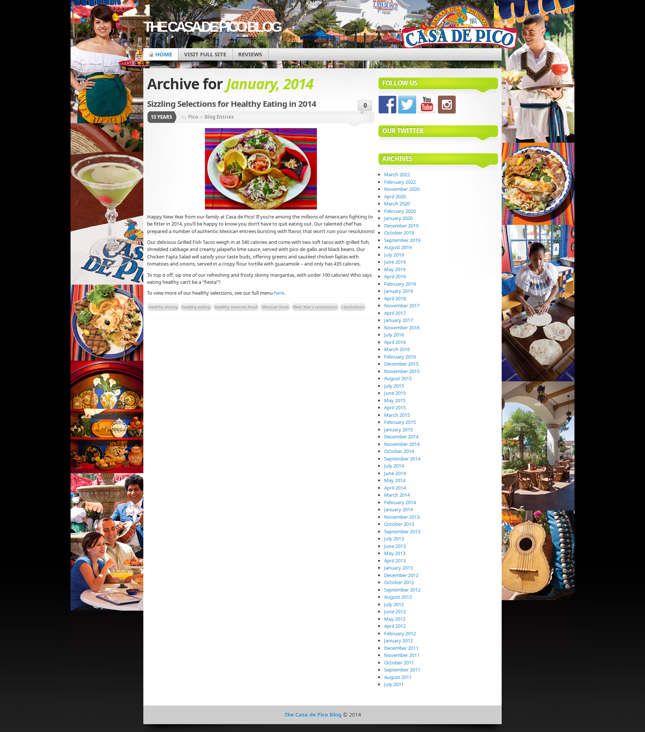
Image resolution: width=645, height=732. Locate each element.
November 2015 (402, 371)
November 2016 (402, 327)
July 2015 (394, 385)
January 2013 (398, 567)
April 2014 (395, 487)
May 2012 (394, 618)
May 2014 (394, 480)
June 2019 (395, 261)
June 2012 (395, 611)
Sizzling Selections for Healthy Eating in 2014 (231, 103)
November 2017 (402, 305)
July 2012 (394, 604)
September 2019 (402, 240)
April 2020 (395, 196)
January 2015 (398, 429)
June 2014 (395, 473)
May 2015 (394, 400)
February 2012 (400, 633)
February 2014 (400, 502)
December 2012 (401, 575)
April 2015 (395, 407)
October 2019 (399, 232)
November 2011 (402, 655)
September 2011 (402, 669)
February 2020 (400, 211)
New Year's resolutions (315, 307)
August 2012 (398, 596)
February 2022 (400, 182)
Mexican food (275, 307)
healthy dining (163, 307)
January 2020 (398, 218)
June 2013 (395, 546)
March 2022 (397, 174)
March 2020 (397, 203)
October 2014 (399, 451)
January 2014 (398, 509)
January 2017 (398, 320)
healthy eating (196, 307)
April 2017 (395, 313)
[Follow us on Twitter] (407, 105)
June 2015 (395, 393)
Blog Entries (219, 117)
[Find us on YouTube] (427, 105)
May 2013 (394, 553)
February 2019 (400, 283)
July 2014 (394, 465)
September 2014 (402, 458)
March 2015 (397, 415)
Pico (193, 117)
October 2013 (399, 524)
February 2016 (400, 356)
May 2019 (394, 269)
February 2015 (400, 422)
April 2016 (395, 342)
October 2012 (399, 582)
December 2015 (401, 363)
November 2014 (402, 444)
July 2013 (394, 538)
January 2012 (398, 640)
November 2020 (402, 189)
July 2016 (394, 334)
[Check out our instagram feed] (447, 105)
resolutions (353, 307)
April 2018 (395, 298)
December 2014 (401, 436)
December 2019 (401, 225)
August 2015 (398, 378)
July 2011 (394, 684)
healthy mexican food (236, 307)
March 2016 (397, 349)
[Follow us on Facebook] (387, 105)
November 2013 (402, 517)
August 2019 (398, 247)
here (279, 292)
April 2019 (395, 276)
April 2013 (395, 560)
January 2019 (398, 291)
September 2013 (402, 531)
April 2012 (395, 626)
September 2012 (402, 589)
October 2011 (399, 662)
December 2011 (401, 648)
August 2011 (398, 677)
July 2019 (394, 254)
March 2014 (397, 494)
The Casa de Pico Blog (211, 27)
